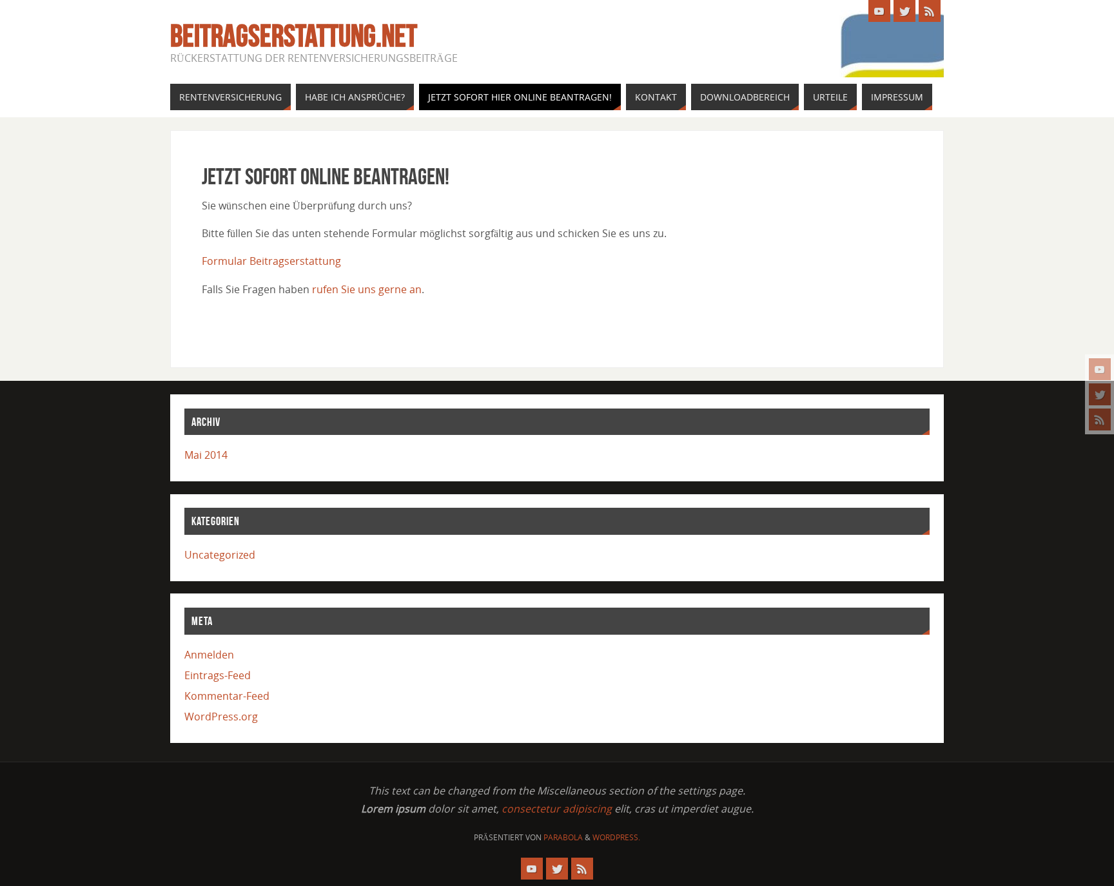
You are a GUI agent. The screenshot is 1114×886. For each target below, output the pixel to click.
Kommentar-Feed (226, 696)
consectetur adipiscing (557, 809)
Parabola (563, 837)
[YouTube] (1100, 369)
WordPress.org (221, 716)
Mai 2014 (206, 455)
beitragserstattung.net (293, 36)
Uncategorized (219, 555)
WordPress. (616, 837)
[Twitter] (1100, 394)
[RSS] (1100, 419)
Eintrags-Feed (217, 675)
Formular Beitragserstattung (271, 261)
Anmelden (209, 655)
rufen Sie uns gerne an (367, 289)
